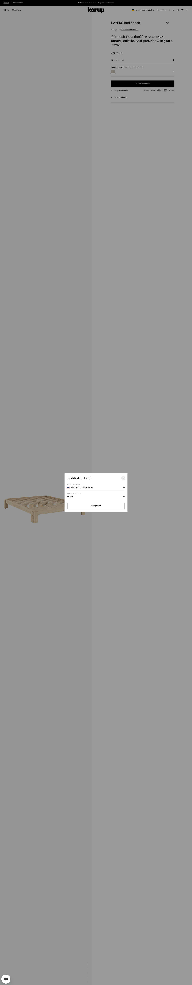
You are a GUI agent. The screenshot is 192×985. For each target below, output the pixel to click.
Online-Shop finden (119, 97)
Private (6, 3)
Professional (17, 3)
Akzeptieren (96, 506)
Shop (6, 10)
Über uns (16, 10)
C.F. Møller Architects (129, 30)
